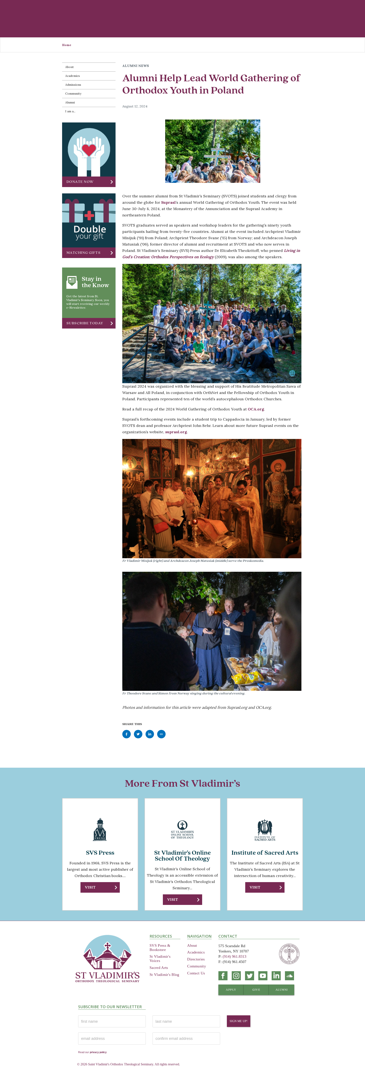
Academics (72, 76)
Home (66, 45)
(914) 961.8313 (234, 956)
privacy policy (98, 1052)
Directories (196, 959)
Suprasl (168, 202)
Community (73, 93)
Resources (161, 936)
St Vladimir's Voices (160, 958)
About (69, 67)
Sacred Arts (159, 968)
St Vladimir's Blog (164, 974)
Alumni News (135, 66)
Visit (90, 887)
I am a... (70, 111)
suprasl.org (176, 431)
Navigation (199, 936)
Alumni (70, 102)
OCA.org (256, 409)
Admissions (73, 85)
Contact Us (196, 973)
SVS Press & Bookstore (160, 947)
